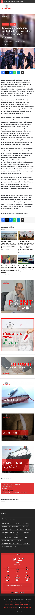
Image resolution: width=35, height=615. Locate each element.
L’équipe (30, 602)
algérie (17, 523)
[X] (7, 72)
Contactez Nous (19, 604)
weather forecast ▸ (17, 592)
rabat (13, 540)
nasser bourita (6, 537)
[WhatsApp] (14, 72)
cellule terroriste (10, 213)
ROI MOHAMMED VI (8, 543)
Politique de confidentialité (11, 607)
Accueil (5, 16)
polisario (5, 540)
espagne (20, 529)
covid (25, 526)
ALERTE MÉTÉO (7, 523)
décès (12, 529)
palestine (24, 537)
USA (23, 546)
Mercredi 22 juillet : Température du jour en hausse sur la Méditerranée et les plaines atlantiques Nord (8, 245)
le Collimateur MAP (8, 41)
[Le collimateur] (6, 7)
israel (26, 532)
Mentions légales (9, 604)
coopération (16, 526)
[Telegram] (18, 72)
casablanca (6, 526)
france (5, 532)
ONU (16, 537)
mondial (14, 535)
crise (4, 529)
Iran (19, 532)
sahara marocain (7, 546)
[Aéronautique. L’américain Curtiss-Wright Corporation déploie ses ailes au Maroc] (26, 259)
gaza (12, 532)
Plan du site (27, 604)
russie (18, 543)
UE (16, 546)
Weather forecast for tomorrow (13, 585)
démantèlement (19, 213)
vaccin (5, 549)
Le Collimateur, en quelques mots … (17, 602)
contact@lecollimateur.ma (13, 484)
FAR (28, 529)
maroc (25, 213)
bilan (25, 523)
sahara (26, 543)
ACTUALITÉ (11, 16)
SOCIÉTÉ (12, 24)
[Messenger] (11, 72)
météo (22, 535)
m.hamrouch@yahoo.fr (8, 486)
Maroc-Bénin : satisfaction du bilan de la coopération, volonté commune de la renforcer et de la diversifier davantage (9, 269)
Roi (20, 540)
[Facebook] (3, 72)
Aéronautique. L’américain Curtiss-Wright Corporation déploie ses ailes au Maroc (26, 267)
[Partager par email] (22, 72)
